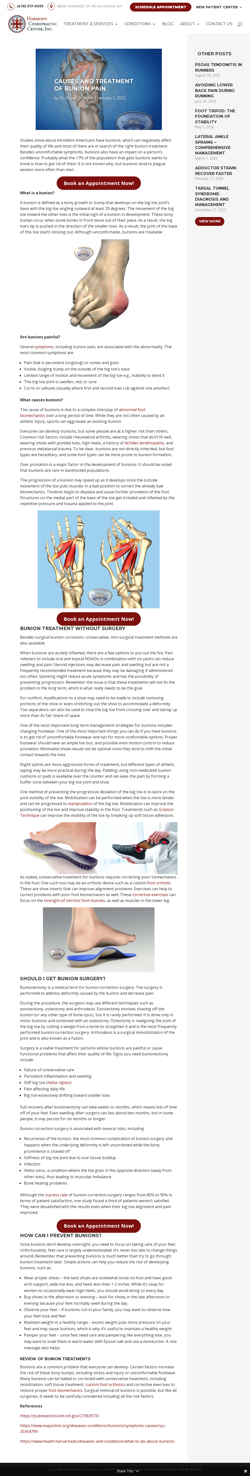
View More (209, 221)
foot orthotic (159, 883)
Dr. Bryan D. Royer (76, 98)
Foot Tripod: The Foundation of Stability (215, 116)
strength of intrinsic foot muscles (74, 900)
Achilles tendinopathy (144, 443)
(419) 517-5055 (30, 6)
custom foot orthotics (105, 1384)
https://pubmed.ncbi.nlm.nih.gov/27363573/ (59, 1415)
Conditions (138, 24)
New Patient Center (217, 7)
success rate (56, 1195)
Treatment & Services (88, 24)
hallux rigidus (58, 1082)
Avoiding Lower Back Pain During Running (215, 90)
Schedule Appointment (160, 7)
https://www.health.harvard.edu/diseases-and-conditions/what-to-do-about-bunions (97, 1441)
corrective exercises (150, 894)
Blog (168, 24)
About (187, 24)
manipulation (80, 803)
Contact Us (219, 24)
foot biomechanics (65, 1390)
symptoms (43, 346)
